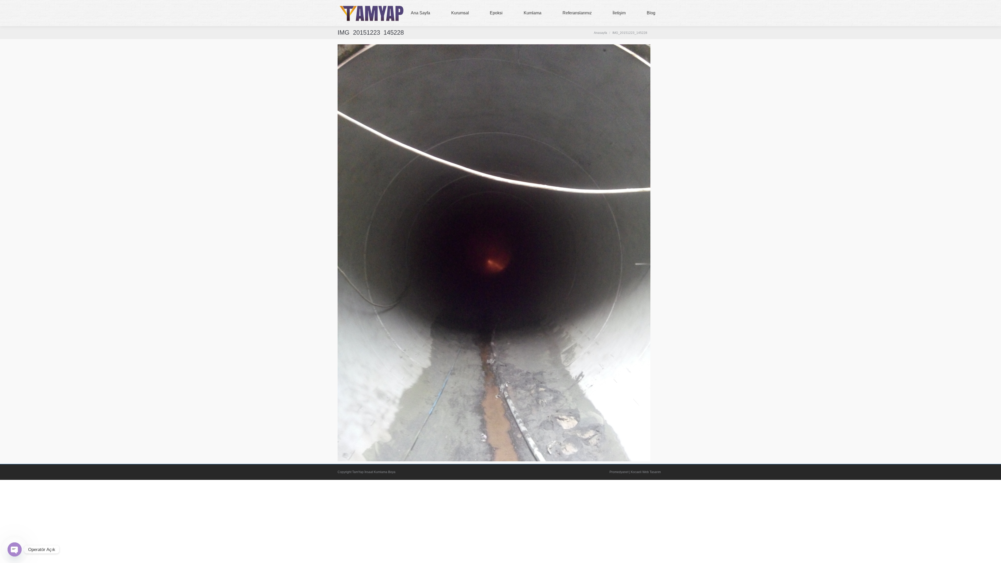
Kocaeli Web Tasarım (646, 472)
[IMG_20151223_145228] (494, 252)
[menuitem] (420, 13)
